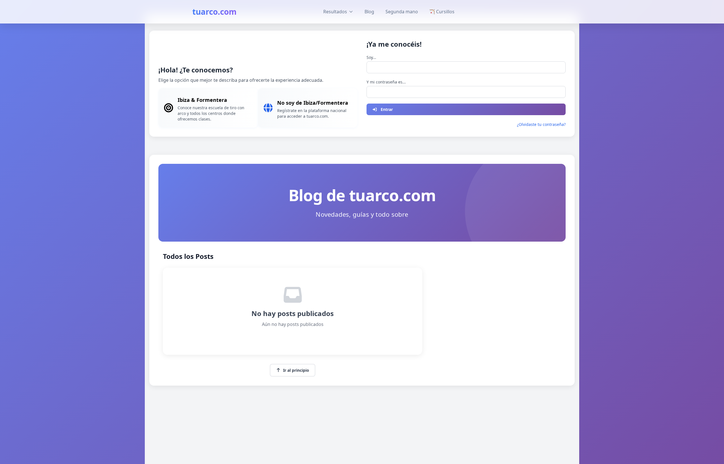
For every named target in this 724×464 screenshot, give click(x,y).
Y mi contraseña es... (386, 82)
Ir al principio (296, 370)
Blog (369, 11)
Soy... (371, 57)
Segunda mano (401, 11)
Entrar (387, 109)
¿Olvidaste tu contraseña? (541, 124)
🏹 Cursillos (441, 11)
